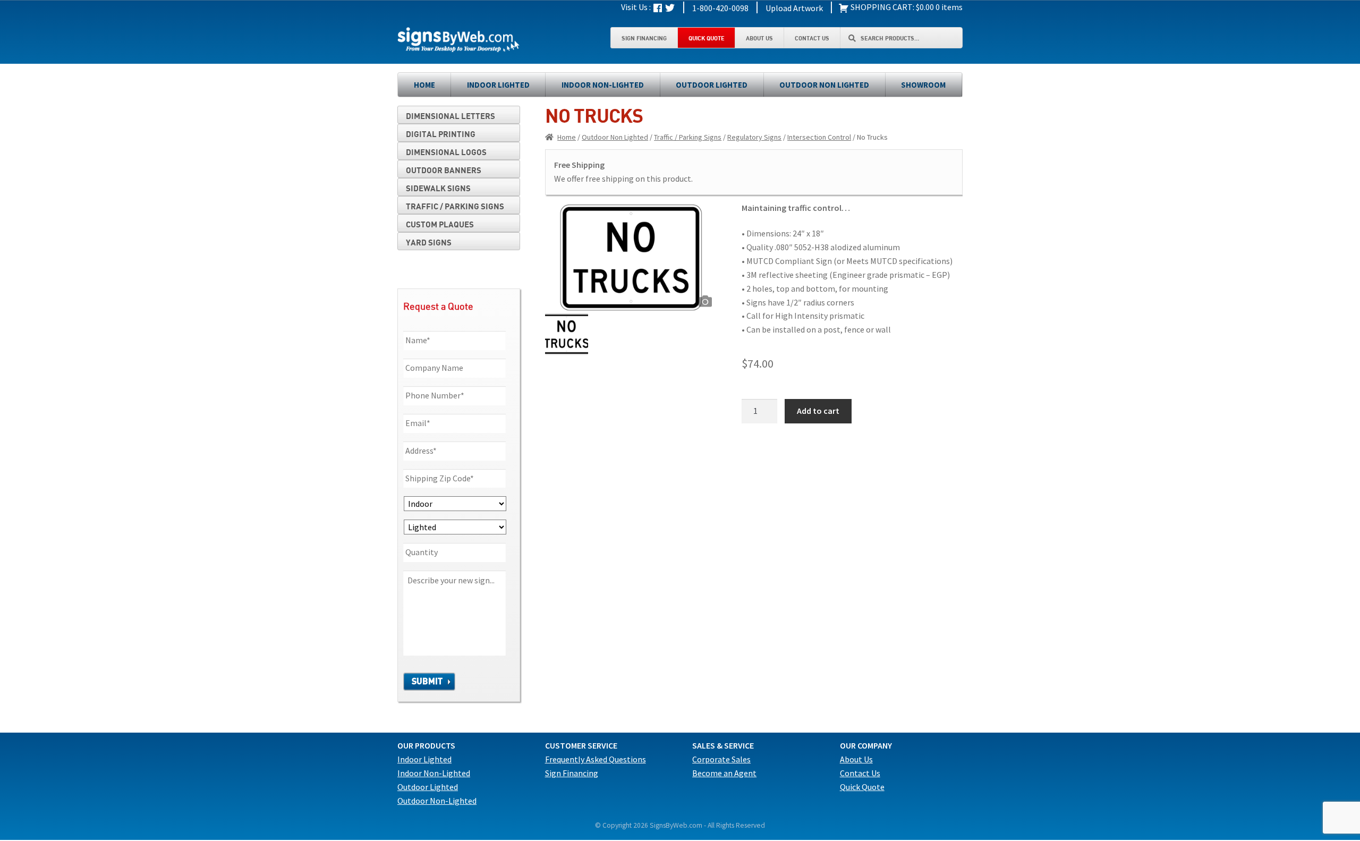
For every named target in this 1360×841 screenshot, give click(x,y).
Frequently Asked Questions (595, 759)
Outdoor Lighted (711, 85)
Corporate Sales (721, 759)
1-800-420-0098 (720, 8)
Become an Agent (724, 773)
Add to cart (818, 410)
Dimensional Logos (446, 152)
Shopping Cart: (881, 7)
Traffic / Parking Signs (687, 137)
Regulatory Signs (754, 137)
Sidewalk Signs (438, 188)
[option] (631, 257)
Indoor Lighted (498, 85)
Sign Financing (644, 38)
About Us (759, 38)
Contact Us (812, 38)
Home (424, 85)
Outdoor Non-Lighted (437, 800)
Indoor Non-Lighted (603, 85)
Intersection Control (819, 137)
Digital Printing (440, 134)
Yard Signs (429, 242)
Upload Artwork (794, 8)
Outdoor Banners (443, 170)
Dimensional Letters (450, 116)
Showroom (923, 85)
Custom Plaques (440, 224)
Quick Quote (706, 38)
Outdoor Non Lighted (824, 85)
